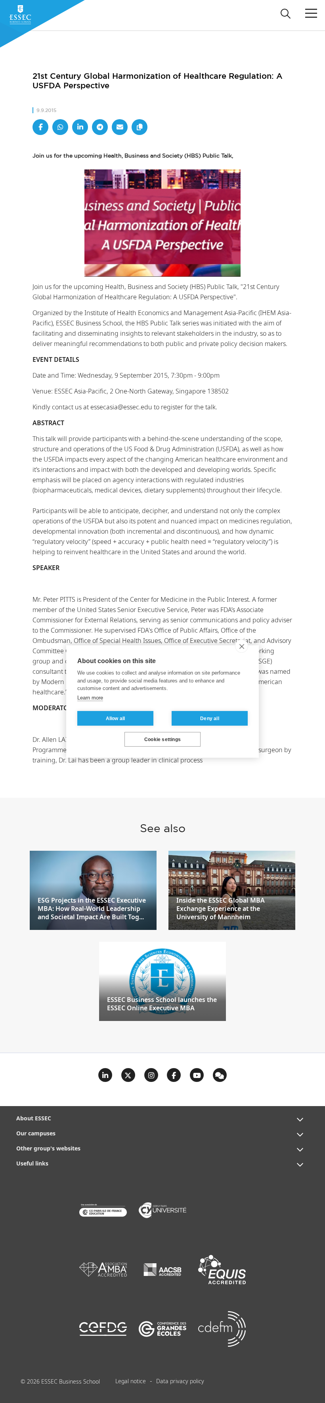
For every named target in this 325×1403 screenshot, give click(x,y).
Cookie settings (162, 739)
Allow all (115, 718)
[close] (241, 646)
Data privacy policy (180, 1381)
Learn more (90, 698)
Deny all (209, 718)
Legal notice (130, 1381)
